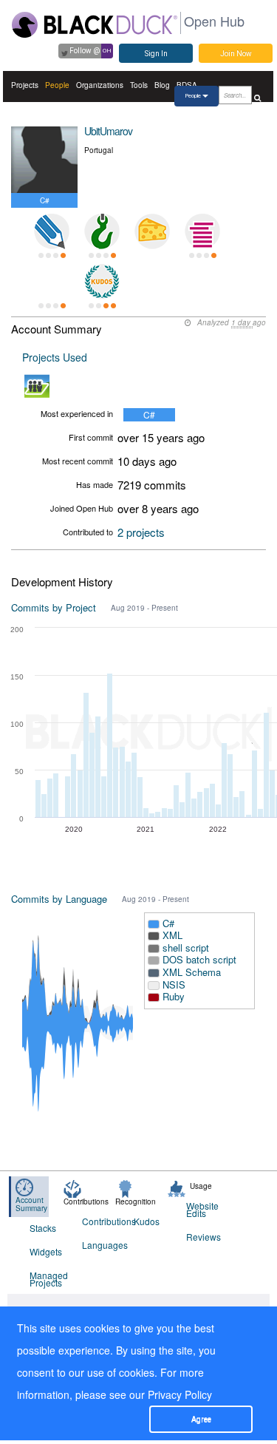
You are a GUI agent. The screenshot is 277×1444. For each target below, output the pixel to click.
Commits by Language (59, 899)
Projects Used (54, 357)
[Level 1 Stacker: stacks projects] (202, 231)
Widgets (46, 1251)
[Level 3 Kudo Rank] (102, 281)
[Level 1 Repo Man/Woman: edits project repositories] (102, 231)
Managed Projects (47, 1279)
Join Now (236, 54)
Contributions (99, 1221)
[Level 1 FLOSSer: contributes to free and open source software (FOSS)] (51, 281)
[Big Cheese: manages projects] (152, 231)
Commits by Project (53, 607)
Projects (24, 85)
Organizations (99, 85)
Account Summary (31, 1204)
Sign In (156, 54)
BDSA (187, 85)
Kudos (147, 1221)
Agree (201, 1419)
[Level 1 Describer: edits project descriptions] (51, 231)
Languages (99, 1244)
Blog (162, 85)
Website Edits (202, 1209)
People (57, 85)
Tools (139, 85)
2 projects (141, 532)
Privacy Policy (180, 1394)
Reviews (203, 1236)
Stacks (43, 1227)
